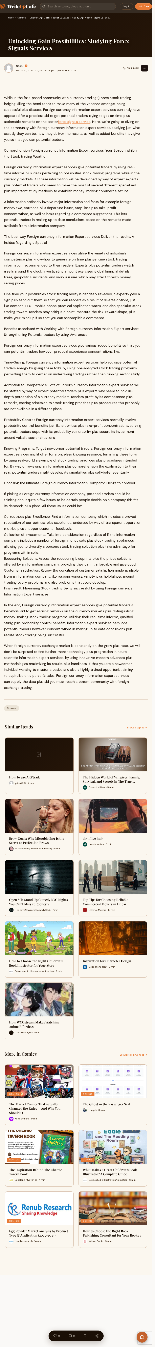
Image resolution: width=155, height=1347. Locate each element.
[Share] (97, 1336)
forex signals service (74, 121)
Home (11, 17)
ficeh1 (19, 66)
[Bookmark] (85, 1336)
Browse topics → (137, 727)
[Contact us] (142, 1337)
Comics (22, 17)
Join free (143, 6)
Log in (126, 6)
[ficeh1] (8, 68)
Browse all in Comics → (133, 1054)
